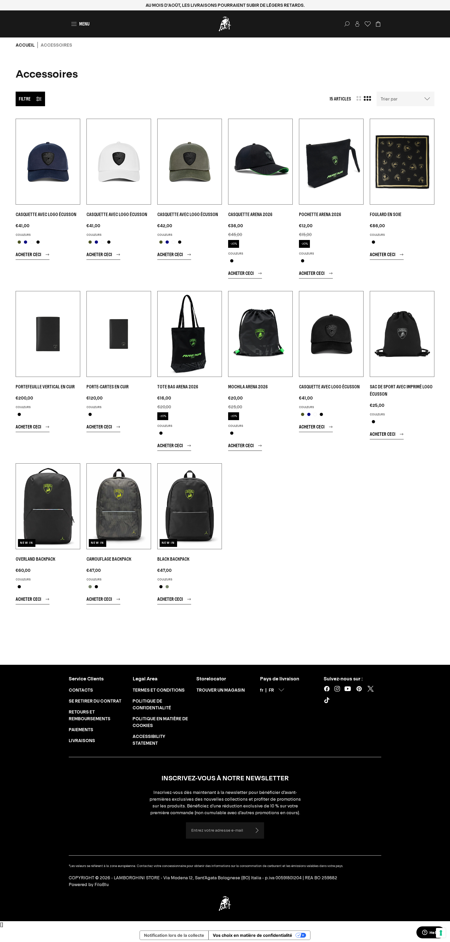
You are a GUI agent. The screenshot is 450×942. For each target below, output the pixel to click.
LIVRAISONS (82, 740)
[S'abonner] (257, 830)
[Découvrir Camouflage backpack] (119, 506)
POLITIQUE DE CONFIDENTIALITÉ (152, 704)
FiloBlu (102, 884)
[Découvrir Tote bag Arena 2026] (190, 334)
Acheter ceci (28, 254)
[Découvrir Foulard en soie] (402, 161)
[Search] (347, 24)
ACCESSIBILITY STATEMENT (149, 739)
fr (261, 690)
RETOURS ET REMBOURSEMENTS (89, 715)
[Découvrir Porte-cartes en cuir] (119, 334)
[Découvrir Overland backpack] (48, 506)
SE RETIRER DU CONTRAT (95, 701)
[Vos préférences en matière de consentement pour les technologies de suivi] (441, 933)
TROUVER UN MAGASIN (220, 690)
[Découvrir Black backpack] (190, 506)
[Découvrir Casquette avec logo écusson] (48, 161)
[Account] (357, 24)
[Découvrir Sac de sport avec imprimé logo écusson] (402, 334)
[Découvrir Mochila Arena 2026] (260, 334)
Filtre (24, 99)
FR (271, 690)
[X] (370, 689)
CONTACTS (81, 690)
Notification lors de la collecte (174, 935)
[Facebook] (327, 689)
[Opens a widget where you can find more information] (430, 932)
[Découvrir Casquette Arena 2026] (260, 161)
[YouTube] (348, 689)
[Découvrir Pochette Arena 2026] (331, 161)
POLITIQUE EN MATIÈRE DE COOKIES (160, 722)
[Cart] (378, 24)
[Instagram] (337, 689)
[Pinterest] (359, 689)
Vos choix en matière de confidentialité (252, 935)
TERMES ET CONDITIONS (159, 690)
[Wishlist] (368, 24)
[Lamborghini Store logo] (225, 24)
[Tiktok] (328, 701)
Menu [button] (84, 24)
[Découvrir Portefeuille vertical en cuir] (48, 334)
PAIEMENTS (81, 729)
